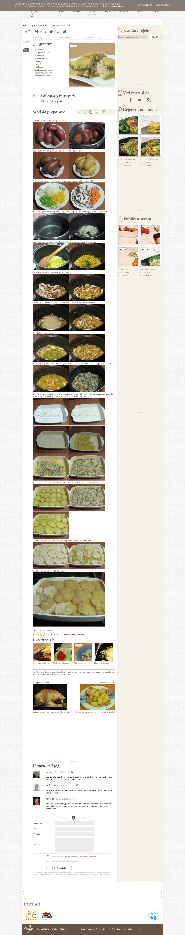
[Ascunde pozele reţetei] (90, 112)
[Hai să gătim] (45, 922)
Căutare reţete (136, 30)
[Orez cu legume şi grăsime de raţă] (150, 124)
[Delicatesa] (29, 929)
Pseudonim (38, 823)
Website (36, 834)
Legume (52, 26)
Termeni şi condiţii (103, 929)
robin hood (51, 785)
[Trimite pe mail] (26, 50)
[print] (104, 111)
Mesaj (36, 844)
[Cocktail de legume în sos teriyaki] (150, 146)
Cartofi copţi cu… (148, 165)
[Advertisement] (73, 740)
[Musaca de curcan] (103, 652)
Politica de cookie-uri (113, 6)
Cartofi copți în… (126, 272)
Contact (90, 929)
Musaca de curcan (101, 663)
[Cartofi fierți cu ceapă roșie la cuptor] (128, 234)
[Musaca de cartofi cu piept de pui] (42, 652)
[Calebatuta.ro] (154, 922)
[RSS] (149, 100)
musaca (43, 630)
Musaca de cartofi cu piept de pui (41, 664)
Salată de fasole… (149, 275)
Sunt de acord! (163, 5)
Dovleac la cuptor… (149, 272)
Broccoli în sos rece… (150, 270)
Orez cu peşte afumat (128, 162)
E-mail (35, 828)
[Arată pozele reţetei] (84, 112)
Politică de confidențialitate (122, 929)
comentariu (82, 672)
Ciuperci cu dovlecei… (151, 159)
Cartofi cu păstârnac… (128, 159)
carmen (49, 771)
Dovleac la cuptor (127, 275)
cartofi (49, 630)
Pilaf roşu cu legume (61, 663)
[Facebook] (131, 100)
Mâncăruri (42, 26)
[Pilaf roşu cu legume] (62, 652)
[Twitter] (139, 99)
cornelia (50, 798)
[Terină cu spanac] (128, 146)
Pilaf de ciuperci (80, 663)
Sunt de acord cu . (73, 856)
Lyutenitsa (124, 270)
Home (25, 26)
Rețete (33, 26)
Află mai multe (145, 5)
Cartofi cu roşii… (148, 162)
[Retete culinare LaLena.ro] (31, 922)
